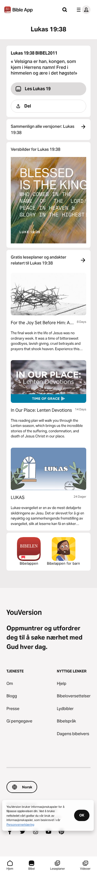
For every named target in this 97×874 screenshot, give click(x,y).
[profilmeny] (82, 9)
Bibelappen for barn (63, 563)
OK (81, 815)
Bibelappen (29, 563)
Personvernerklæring (20, 824)
